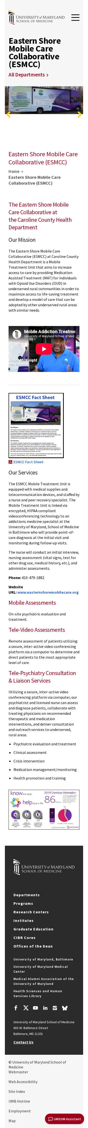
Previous (8, 114)
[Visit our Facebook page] (15, 1008)
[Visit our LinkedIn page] (45, 1008)
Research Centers (31, 911)
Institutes (23, 920)
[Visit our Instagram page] (55, 1008)
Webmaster (18, 1071)
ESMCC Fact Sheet (28, 461)
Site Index (17, 1091)
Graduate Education (33, 929)
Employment (20, 1110)
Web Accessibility (23, 1081)
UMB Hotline (19, 1101)
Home (14, 171)
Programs (23, 903)
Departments (26, 894)
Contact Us (23, 1042)
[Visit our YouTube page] (35, 1008)
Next (79, 114)
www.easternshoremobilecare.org (48, 592)
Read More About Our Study (53, 140)
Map (12, 1120)
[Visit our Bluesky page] (64, 1009)
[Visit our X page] (25, 1008)
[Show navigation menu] (75, 18)
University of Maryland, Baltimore (43, 959)
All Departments (27, 74)
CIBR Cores (24, 937)
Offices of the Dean (33, 946)
